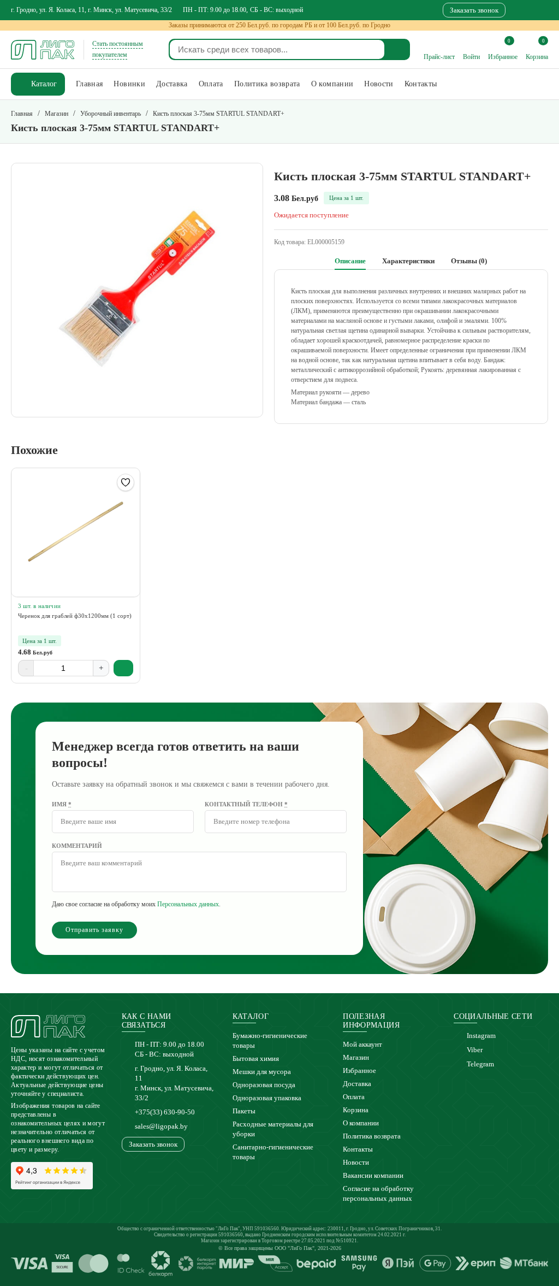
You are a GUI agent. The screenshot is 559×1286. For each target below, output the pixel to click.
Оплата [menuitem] (211, 84)
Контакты (358, 1149)
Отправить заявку (94, 930)
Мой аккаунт (362, 1044)
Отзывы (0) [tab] (469, 261)
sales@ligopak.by (161, 1126)
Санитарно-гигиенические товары (273, 1152)
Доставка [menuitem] (172, 84)
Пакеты (244, 1111)
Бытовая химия (256, 1058)
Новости (356, 1162)
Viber (475, 1050)
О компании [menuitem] (332, 84)
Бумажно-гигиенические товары (270, 1040)
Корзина (355, 1110)
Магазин (356, 1057)
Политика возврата (372, 1136)
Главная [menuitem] (89, 84)
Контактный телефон (246, 804)
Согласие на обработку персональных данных (378, 1193)
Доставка (357, 1083)
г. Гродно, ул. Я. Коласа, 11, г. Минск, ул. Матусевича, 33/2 (91, 10)
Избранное (359, 1070)
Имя (62, 804)
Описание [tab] (350, 261)
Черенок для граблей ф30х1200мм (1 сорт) (75, 615)
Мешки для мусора (262, 1071)
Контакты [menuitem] (421, 84)
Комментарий (77, 845)
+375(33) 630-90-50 (165, 1112)
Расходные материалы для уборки (273, 1129)
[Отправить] (398, 49)
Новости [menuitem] (378, 84)
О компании (361, 1123)
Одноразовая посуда (264, 1085)
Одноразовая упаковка (267, 1098)
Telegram (480, 1064)
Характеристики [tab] (408, 261)
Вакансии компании (373, 1175)
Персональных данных (188, 904)
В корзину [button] (124, 668)
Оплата (354, 1097)
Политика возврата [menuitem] (267, 84)
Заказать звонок (474, 10)
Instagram (481, 1035)
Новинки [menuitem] (129, 84)
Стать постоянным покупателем (117, 49)
